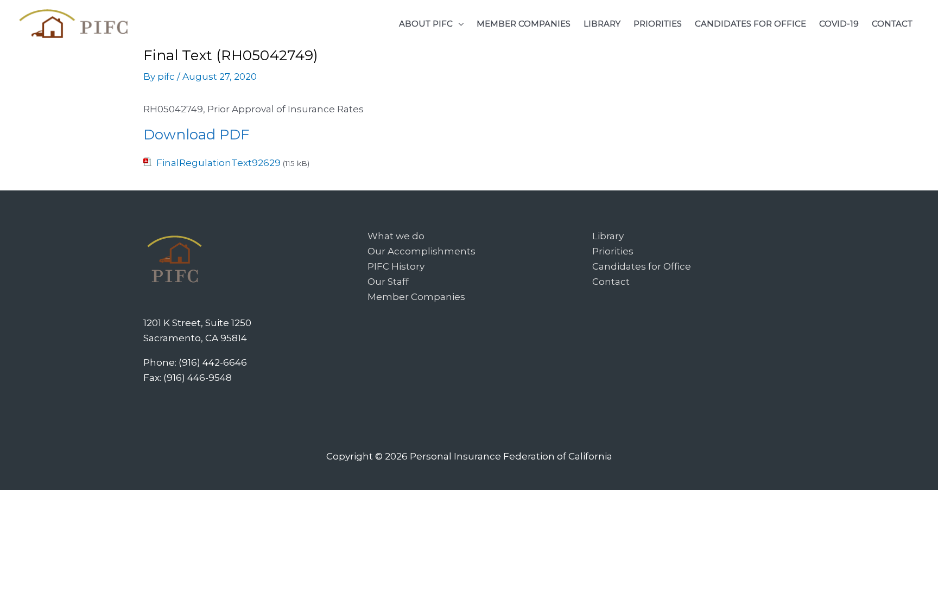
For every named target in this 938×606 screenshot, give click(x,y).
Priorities (612, 251)
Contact (611, 281)
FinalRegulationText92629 (218, 162)
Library (608, 236)
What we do (395, 236)
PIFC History (395, 266)
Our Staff (388, 281)
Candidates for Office (641, 266)
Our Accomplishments (421, 251)
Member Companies (416, 296)
